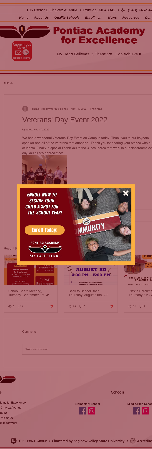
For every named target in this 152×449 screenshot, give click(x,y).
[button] (126, 193)
